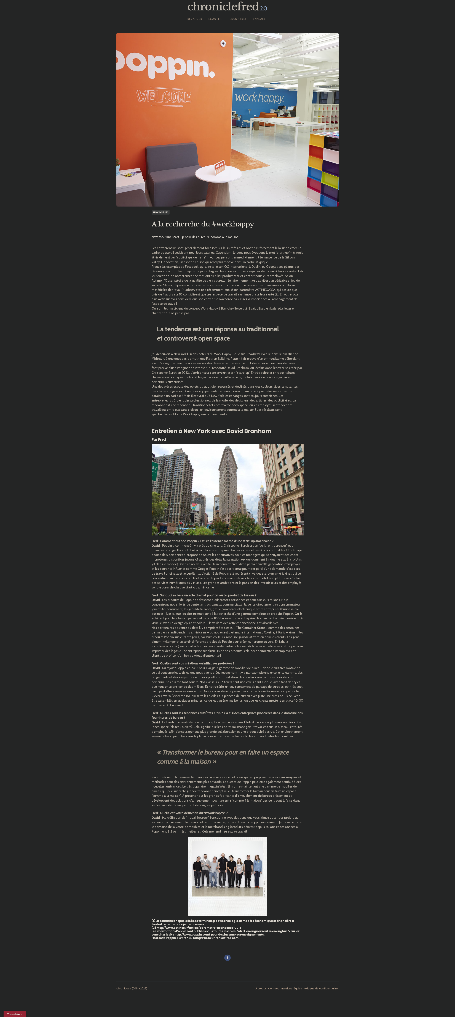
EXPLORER (260, 18)
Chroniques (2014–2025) (132, 988)
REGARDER (195, 18)
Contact (273, 988)
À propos (260, 988)
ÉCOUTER (215, 18)
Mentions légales (291, 988)
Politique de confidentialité (321, 988)
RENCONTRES (237, 18)
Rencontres (161, 212)
